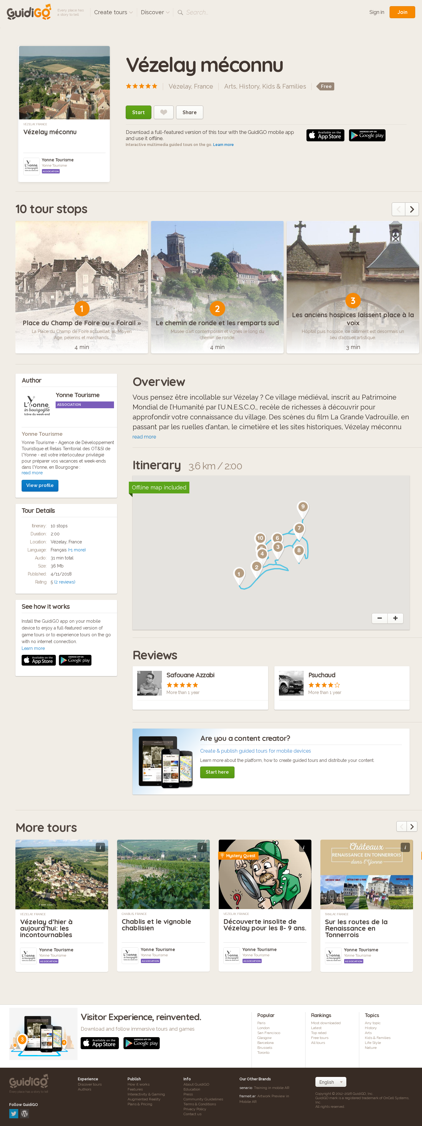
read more (32, 472)
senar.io (245, 1088)
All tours (318, 1043)
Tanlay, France (336, 914)
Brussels (264, 1047)
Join (402, 12)
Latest (316, 1028)
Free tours (319, 1038)
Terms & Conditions (200, 1104)
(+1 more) (77, 549)
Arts (230, 86)
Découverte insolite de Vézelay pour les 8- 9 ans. (264, 924)
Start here (217, 772)
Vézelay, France (35, 124)
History (249, 86)
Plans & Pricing (140, 1104)
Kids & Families (284, 86)
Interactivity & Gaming (146, 1094)
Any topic (373, 1023)
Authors (84, 1089)
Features (135, 1089)
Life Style (373, 1043)
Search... (197, 12)
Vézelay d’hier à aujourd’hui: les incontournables (46, 928)
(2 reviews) (64, 582)
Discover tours (90, 1084)
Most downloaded (326, 1023)
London (263, 1028)
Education (192, 1089)
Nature (371, 1047)
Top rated (319, 1033)
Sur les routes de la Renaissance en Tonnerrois (356, 928)
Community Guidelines (203, 1099)
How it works (139, 1084)
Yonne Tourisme (58, 160)
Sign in (376, 12)
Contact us (192, 1114)
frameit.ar (247, 1096)
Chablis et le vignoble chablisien (156, 924)
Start (138, 112)
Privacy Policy (195, 1109)
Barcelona (265, 1043)
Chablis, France (134, 914)
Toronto (263, 1052)
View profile (40, 485)
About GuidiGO (196, 1084)
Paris (261, 1023)
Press (188, 1094)
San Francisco (268, 1033)
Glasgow (264, 1038)
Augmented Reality (144, 1099)
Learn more (223, 145)
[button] (239, 576)
